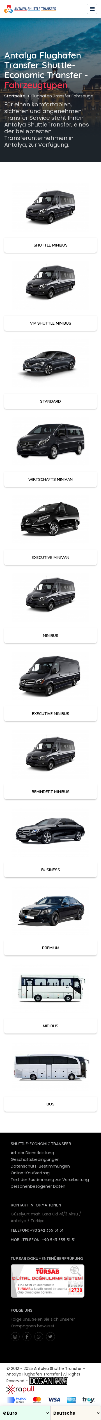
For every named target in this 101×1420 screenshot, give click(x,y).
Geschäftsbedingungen (35, 1159)
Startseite (15, 96)
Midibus (50, 1025)
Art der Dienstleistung (32, 1153)
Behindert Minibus (51, 791)
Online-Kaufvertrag (30, 1173)
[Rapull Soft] (20, 1389)
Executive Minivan (50, 557)
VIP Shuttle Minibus (50, 323)
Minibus (50, 635)
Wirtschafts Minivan (50, 479)
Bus (50, 1104)
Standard (50, 401)
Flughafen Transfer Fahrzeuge (62, 96)
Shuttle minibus (51, 245)
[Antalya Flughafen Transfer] (30, 9)
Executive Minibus (50, 713)
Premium (50, 947)
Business (50, 869)
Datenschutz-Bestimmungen (40, 1166)
